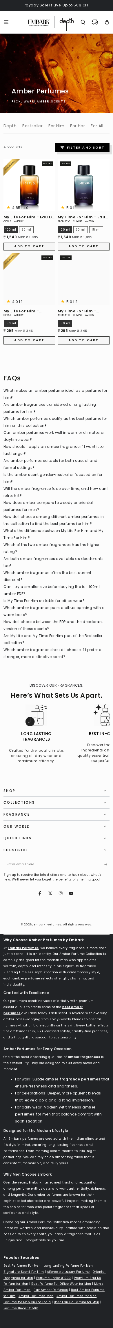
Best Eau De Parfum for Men (76, 1302)
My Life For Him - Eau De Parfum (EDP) (28, 217)
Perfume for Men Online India (27, 1302)
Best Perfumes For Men (22, 1265)
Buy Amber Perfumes (51, 1290)
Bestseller (32, 126)
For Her (77, 126)
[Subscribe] (107, 864)
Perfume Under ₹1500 (20, 1308)
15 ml (96, 229)
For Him (56, 126)
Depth (10, 126)
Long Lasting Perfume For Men (68, 1265)
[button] (83, 22)
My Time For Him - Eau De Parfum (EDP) (81, 217)
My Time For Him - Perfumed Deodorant (80, 311)
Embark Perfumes (47, 924)
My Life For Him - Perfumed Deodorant (26, 311)
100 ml (11, 229)
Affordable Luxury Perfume (68, 1272)
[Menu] (6, 22)
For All (97, 126)
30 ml (26, 229)
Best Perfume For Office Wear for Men (61, 1284)
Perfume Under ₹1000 (53, 1278)
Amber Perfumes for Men (77, 1296)
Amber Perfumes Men (36, 1296)
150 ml (11, 323)
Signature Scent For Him (23, 1272)
